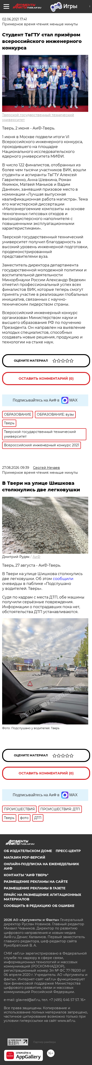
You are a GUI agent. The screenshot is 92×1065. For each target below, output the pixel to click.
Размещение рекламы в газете (34, 888)
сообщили (63, 578)
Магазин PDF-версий (24, 857)
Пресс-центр (68, 851)
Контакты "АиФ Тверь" (26, 875)
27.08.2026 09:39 (15, 468)
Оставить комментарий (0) (46, 378)
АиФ (36, 557)
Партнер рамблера (44, 1042)
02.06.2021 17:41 (14, 19)
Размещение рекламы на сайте (36, 881)
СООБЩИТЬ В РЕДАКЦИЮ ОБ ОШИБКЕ (39, 906)
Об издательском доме (28, 851)
